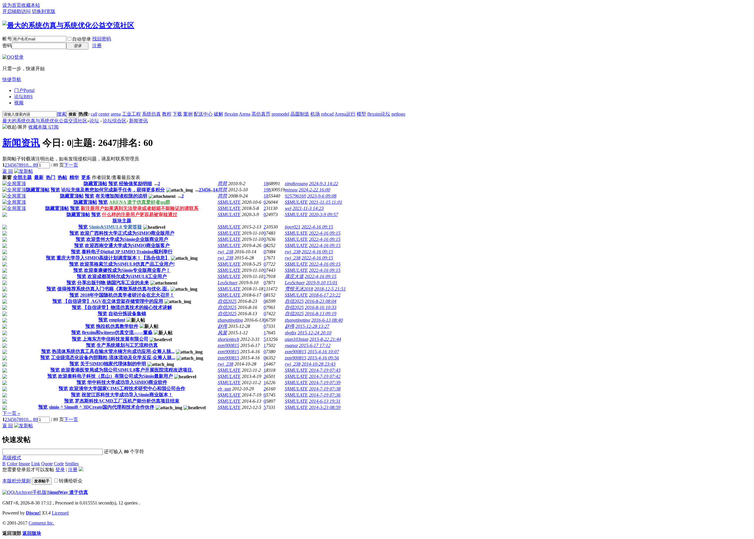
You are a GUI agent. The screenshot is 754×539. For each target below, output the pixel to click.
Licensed (60, 512)
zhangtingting (230, 320)
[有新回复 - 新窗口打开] (4, 227)
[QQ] (8, 492)
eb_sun (224, 388)
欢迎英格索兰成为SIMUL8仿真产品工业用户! (127, 264)
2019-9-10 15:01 (322, 282)
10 (26, 164)
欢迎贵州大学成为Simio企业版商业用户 (127, 239)
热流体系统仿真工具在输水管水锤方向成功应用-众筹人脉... (113, 351)
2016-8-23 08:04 (320, 301)
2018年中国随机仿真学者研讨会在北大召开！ (127, 295)
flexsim (231, 113)
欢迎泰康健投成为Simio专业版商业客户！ (127, 270)
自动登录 (81, 39)
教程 (166, 113)
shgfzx (290, 332)
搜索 (61, 113)
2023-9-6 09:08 (321, 195)
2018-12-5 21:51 (330, 288)
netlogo (398, 113)
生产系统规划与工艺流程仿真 (127, 345)
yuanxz (291, 345)
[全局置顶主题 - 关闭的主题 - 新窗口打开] (4, 215)
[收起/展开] (14, 127)
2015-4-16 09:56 (323, 357)
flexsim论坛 (378, 113)
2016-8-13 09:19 (320, 313)
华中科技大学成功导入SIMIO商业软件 (127, 382)
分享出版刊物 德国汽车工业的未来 (113, 282)
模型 (361, 113)
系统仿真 (151, 113)
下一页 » (11, 413)
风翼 (222, 332)
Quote (47, 463)
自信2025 (227, 301)
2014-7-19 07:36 (324, 394)
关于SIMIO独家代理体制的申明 (113, 363)
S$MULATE (229, 202)
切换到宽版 (43, 11)
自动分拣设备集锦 (127, 313)
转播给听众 (70, 480)
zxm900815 (228, 345)
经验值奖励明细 (135, 183)
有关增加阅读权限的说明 (121, 195)
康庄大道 (294, 276)
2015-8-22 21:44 (325, 339)
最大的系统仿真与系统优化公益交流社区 (44, 120)
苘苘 (222, 183)
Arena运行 (345, 113)
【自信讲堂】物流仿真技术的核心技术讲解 (127, 307)
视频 (19, 102)
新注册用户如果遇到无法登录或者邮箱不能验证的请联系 (140, 208)
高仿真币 (261, 113)
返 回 (7, 171)
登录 (60, 469)
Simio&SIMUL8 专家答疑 (115, 226)
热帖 (62, 177)
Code (59, 463)
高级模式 (11, 457)
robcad (327, 113)
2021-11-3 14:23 (308, 208)
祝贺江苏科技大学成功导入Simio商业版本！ (127, 394)
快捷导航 (11, 79)
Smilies (72, 463)
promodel (280, 113)
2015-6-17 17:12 (314, 345)
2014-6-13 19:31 (324, 401)
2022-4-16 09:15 (317, 226)
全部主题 (22, 177)
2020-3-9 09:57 (323, 214)
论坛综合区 (114, 120)
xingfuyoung (296, 183)
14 (215, 189)
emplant (117, 319)
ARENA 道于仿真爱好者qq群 (139, 202)
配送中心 (203, 113)
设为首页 (11, 5)
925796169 (295, 195)
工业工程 (131, 113)
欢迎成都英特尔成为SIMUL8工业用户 (127, 276)
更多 (86, 177)
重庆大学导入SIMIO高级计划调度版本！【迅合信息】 (113, 257)
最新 (39, 177)
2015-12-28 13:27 (312, 326)
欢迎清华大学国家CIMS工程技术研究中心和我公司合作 (127, 388)
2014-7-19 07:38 (324, 388)
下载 (177, 113)
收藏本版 (38, 126)
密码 (7, 45)
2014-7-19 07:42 (324, 376)
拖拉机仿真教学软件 (117, 326)
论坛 (23, 96)
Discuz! (33, 512)
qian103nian (296, 339)
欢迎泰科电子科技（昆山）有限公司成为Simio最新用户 (115, 376)
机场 (315, 113)
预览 (113, 183)
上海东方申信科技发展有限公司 (115, 338)
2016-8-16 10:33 (320, 307)
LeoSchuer (228, 282)
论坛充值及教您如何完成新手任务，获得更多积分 (113, 189)
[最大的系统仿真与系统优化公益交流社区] (68, 25)
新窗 (7, 177)
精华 (74, 177)
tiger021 (292, 226)
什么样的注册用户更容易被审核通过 (139, 214)
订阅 (54, 126)
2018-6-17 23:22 (324, 295)
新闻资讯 (138, 120)
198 (267, 189)
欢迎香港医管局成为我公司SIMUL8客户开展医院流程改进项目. (127, 369)
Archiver (23, 492)
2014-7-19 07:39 (324, 382)
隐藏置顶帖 (95, 183)
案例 (188, 113)
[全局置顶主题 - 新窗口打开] (14, 183)
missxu (291, 189)
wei (288, 208)
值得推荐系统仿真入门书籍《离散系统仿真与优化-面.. (113, 288)
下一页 (71, 164)
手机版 (39, 492)
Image (24, 463)
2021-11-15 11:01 (325, 202)
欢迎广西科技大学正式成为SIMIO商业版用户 (127, 233)
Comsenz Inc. (41, 522)
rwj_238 (225, 251)
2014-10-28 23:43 (318, 364)
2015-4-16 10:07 (323, 351)
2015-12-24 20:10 (314, 332)
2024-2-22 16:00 (314, 189)
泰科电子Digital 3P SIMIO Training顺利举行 (127, 251)
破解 (218, 113)
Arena (244, 113)
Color (12, 463)
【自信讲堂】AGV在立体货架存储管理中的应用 (113, 301)
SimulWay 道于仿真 (67, 492)
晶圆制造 (299, 113)
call (94, 113)
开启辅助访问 (16, 11)
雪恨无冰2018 (299, 288)
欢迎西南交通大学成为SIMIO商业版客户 (127, 245)
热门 (50, 177)
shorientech (228, 339)
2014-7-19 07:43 (324, 370)
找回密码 (101, 38)
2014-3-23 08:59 (324, 407)
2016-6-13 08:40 (327, 320)
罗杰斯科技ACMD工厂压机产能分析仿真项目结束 (127, 400)
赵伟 (222, 326)
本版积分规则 (16, 480)
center (104, 113)
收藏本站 (30, 5)
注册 (97, 45)
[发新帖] (23, 171)
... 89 (33, 164)
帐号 (7, 38)
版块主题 (122, 220)
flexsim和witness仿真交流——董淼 (117, 332)
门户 (24, 90)
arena (116, 113)
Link (35, 463)
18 (266, 183)
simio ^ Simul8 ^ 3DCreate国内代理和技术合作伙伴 (101, 407)
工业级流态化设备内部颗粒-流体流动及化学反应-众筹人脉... (113, 357)
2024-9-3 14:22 (323, 183)
